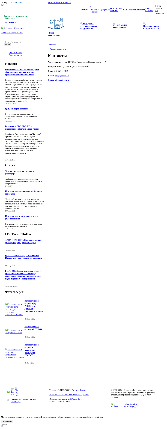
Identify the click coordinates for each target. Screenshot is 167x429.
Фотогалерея (14, 292)
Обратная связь (15, 52)
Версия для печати (58, 49)
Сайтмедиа (15, 402)
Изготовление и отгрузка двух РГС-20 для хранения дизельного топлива (34, 306)
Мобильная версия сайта (12, 33)
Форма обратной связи (59, 401)
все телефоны (159, 12)
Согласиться (7, 422)
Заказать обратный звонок (59, 2)
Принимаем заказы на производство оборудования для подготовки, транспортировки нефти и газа (22, 72)
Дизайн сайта (131, 404)
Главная (51, 44)
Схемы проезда (15, 55)
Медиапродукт (131, 406)
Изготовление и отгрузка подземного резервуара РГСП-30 (32, 350)
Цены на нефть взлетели (16, 109)
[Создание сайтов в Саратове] (118, 406)
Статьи (10, 165)
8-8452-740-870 (10, 22)
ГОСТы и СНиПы (18, 234)
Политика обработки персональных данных (69, 394)
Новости (11, 63)
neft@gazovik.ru (75, 399)
